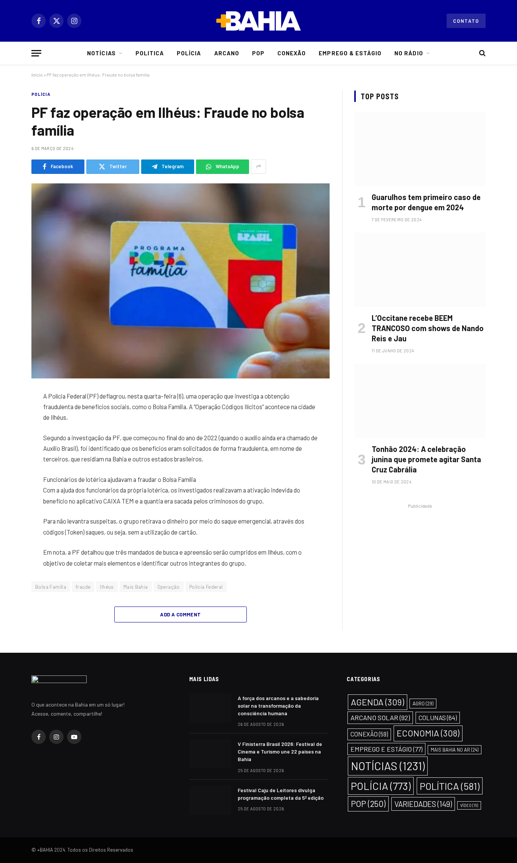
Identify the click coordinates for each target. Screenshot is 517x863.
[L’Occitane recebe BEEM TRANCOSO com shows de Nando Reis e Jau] (420, 269)
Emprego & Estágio (350, 53)
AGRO (423, 703)
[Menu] (36, 53)
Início (37, 74)
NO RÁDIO (408, 53)
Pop (258, 53)
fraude (83, 587)
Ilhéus (107, 587)
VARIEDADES (423, 803)
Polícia (189, 53)
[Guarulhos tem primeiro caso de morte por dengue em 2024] (420, 149)
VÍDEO (469, 805)
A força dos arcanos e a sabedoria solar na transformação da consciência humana (278, 705)
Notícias (101, 53)
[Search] (482, 53)
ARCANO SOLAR (380, 717)
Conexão (291, 53)
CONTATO (466, 21)
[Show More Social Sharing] (258, 166)
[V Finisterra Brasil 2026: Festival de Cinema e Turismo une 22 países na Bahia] (210, 753)
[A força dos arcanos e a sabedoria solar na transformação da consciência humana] (210, 708)
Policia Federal (206, 587)
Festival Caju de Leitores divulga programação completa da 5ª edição (281, 794)
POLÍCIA (40, 94)
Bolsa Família (50, 587)
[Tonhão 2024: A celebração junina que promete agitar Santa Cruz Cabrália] (420, 401)
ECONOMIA (428, 733)
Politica (149, 53)
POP (368, 803)
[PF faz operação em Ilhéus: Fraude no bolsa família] (180, 280)
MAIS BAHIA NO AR (454, 750)
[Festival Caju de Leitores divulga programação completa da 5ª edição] (210, 800)
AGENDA (377, 702)
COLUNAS (438, 717)
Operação (168, 587)
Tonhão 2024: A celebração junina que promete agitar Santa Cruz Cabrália (426, 459)
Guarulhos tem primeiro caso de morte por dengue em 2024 (426, 202)
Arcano (226, 53)
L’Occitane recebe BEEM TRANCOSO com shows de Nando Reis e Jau (428, 328)
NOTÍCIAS (388, 765)
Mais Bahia (135, 587)
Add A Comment (180, 614)
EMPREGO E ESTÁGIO (386, 749)
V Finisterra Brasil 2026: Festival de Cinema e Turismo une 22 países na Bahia (280, 751)
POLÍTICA (450, 786)
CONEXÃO (369, 734)
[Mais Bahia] (258, 21)
